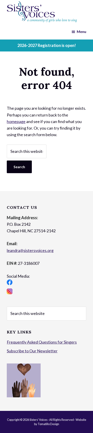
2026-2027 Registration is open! (46, 45)
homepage (16, 121)
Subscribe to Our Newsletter (32, 350)
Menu (81, 31)
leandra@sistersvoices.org (30, 250)
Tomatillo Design (48, 424)
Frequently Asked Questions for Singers (42, 342)
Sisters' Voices (38, 419)
